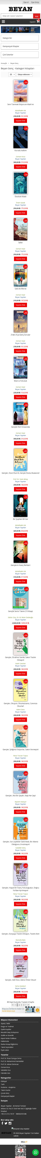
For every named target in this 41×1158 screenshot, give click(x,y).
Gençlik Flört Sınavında (20, 427)
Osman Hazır (20, 249)
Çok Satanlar (8, 54)
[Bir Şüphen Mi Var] (20, 496)
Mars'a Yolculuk (20, 381)
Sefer (20, 242)
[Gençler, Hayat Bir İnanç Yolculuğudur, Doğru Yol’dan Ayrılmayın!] (20, 864)
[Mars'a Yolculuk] (20, 358)
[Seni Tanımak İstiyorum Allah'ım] (21, 81)
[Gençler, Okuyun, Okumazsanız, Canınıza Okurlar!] (20, 680)
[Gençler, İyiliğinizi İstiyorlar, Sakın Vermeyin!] (20, 726)
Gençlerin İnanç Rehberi (20, 565)
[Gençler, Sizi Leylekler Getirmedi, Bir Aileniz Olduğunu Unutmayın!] (21, 818)
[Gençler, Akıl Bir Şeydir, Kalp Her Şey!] (21, 772)
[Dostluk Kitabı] (20, 173)
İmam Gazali (20, 203)
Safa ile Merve (20, 288)
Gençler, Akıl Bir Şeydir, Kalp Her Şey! (21, 795)
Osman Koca (20, 157)
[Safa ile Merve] (20, 265)
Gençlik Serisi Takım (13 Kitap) (20, 611)
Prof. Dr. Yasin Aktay (20, 479)
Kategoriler (7, 38)
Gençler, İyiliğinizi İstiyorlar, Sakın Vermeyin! (20, 749)
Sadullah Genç (21, 848)
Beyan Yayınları (20, 113)
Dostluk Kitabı (20, 196)
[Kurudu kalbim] (20, 127)
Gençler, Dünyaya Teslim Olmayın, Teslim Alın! (20, 934)
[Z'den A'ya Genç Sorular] (20, 311)
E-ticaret (17, 1141)
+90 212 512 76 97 (7, 1114)
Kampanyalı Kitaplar (11, 46)
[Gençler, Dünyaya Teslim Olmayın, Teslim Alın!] (20, 911)
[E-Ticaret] (24, 1141)
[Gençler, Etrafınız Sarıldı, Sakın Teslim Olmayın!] (21, 634)
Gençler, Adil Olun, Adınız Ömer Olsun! (20, 980)
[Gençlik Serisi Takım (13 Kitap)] (20, 588)
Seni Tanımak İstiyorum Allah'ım (20, 104)
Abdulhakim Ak (20, 110)
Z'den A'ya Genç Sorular (20, 335)
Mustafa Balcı (20, 940)
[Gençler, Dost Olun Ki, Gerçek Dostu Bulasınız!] (20, 450)
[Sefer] (20, 219)
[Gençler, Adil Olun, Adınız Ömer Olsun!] (20, 957)
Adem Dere (20, 709)
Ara (36, 16)
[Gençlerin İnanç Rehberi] (20, 542)
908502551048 (21, 1114)
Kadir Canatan (20, 663)
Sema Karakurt (20, 986)
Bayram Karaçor (20, 802)
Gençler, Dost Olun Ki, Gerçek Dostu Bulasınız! (20, 473)
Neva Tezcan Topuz (20, 756)
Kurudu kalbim (21, 150)
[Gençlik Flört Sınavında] (20, 404)
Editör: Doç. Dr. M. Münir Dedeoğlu (20, 617)
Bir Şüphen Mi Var (20, 519)
